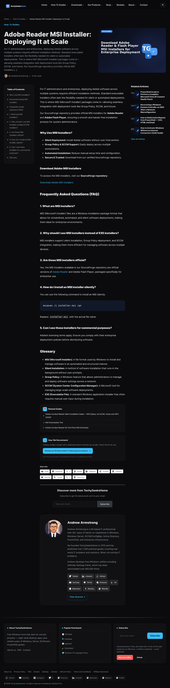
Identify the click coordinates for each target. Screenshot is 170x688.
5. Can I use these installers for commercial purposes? (19, 150)
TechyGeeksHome (20, 6)
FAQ (19, 650)
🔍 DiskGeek (67, 639)
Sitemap (45, 672)
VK (113, 583)
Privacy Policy (19, 672)
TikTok (87, 583)
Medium (106, 678)
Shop (108, 5)
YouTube (74, 583)
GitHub (100, 577)
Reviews (120, 5)
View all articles (138, 139)
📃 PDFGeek (67, 634)
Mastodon (74, 589)
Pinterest (101, 583)
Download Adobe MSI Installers (56, 182)
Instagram (38, 678)
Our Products (94, 5)
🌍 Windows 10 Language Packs (75, 653)
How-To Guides (58, 5)
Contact (144, 5)
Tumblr (120, 678)
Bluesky (89, 589)
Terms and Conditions (82, 672)
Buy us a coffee (125, 657)
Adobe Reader (60, 271)
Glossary (13, 157)
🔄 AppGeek (67, 644)
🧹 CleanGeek (67, 648)
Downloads (76, 5)
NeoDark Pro (57, 684)
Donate (36, 672)
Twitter (73, 577)
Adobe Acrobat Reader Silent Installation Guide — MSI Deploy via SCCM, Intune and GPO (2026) (82, 415)
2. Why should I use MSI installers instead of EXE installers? (19, 125)
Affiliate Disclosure (100, 672)
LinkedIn (87, 577)
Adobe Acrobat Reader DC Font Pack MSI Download (66, 428)
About (131, 5)
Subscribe (104, 504)
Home (44, 5)
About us (11, 650)
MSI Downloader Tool (54, 422)
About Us (7, 672)
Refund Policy (65, 672)
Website (103, 589)
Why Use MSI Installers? (19, 95)
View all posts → (77, 597)
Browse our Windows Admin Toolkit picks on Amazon (66, 451)
